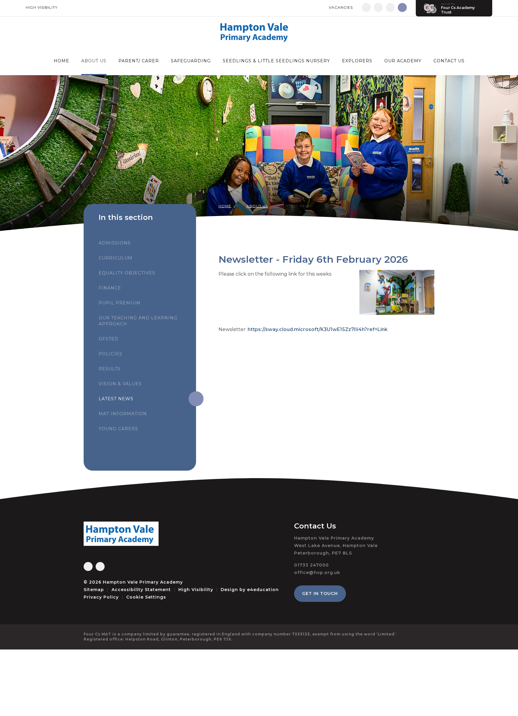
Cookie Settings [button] (146, 597)
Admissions (115, 243)
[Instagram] (378, 7)
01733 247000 (311, 565)
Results (110, 368)
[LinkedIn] (390, 7)
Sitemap (94, 589)
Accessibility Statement (141, 589)
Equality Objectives (127, 273)
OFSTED (108, 339)
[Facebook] (366, 7)
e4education (263, 589)
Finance (110, 288)
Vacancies (341, 7)
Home (225, 206)
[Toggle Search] (402, 7)
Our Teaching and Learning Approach (138, 321)
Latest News (297, 206)
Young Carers (118, 428)
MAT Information (123, 413)
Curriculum (115, 258)
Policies (110, 354)
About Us (257, 206)
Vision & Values (120, 383)
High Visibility (42, 7)
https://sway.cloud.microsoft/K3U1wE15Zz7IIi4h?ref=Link (318, 329)
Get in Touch (320, 593)
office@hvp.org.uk (317, 572)
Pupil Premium (120, 303)
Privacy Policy (101, 597)
